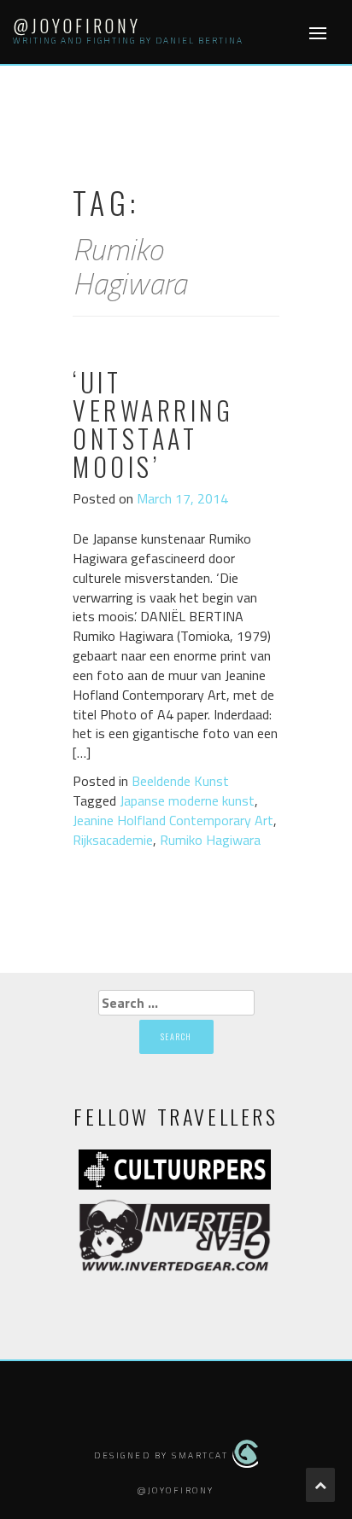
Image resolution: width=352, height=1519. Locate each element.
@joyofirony (77, 25)
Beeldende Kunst (180, 781)
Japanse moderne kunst (187, 800)
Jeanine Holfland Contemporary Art (173, 820)
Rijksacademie (113, 839)
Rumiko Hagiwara (210, 839)
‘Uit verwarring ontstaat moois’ (153, 424)
